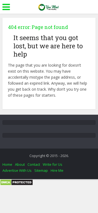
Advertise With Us (17, 170)
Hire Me (57, 170)
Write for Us (52, 164)
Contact (33, 164)
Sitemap (41, 170)
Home (7, 164)
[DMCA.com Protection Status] (16, 182)
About (20, 164)
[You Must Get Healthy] (49, 6)
